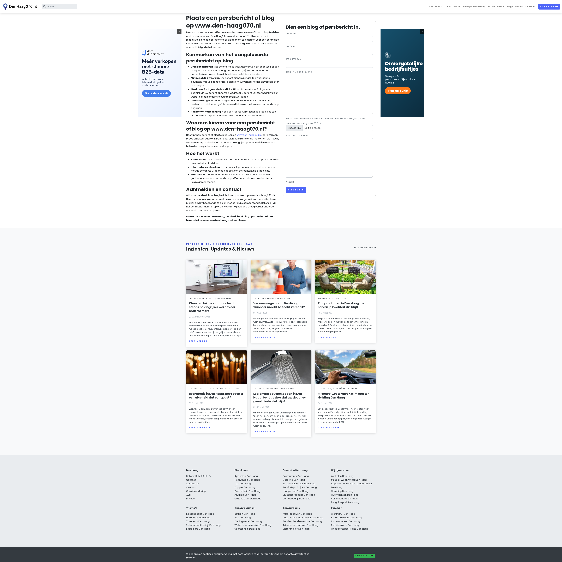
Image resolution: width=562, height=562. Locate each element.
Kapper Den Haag (244, 487)
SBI (448, 6)
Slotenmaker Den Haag (296, 529)
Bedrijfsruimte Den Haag (345, 525)
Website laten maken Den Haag (252, 525)
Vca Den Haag (242, 517)
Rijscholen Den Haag (246, 476)
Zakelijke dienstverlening (271, 298)
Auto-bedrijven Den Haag (297, 514)
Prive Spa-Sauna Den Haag (346, 517)
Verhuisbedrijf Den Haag (296, 498)
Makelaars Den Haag (198, 529)
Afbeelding (292, 118)
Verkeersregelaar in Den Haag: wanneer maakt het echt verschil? (279, 305)
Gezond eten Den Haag (247, 498)
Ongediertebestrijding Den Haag (349, 529)
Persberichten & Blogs (500, 6)
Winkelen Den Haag (342, 476)
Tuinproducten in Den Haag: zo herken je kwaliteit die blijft (341, 305)
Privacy (190, 498)
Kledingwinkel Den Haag (248, 521)
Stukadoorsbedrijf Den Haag (299, 495)
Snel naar (434, 6)
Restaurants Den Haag (296, 476)
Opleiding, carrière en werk (338, 388)
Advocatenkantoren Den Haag (300, 525)
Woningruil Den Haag (343, 514)
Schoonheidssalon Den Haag (299, 483)
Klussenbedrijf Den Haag (200, 514)
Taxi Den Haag (242, 483)
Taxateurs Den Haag (198, 521)
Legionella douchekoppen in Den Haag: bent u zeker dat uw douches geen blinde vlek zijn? (279, 397)
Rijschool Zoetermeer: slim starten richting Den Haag (343, 396)
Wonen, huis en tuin (332, 298)
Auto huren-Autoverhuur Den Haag (303, 517)
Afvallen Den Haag (245, 495)
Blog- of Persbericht (298, 135)
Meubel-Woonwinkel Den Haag (349, 480)
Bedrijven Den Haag (474, 6)
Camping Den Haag (342, 491)
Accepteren (364, 556)
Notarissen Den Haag (198, 517)
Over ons (191, 487)
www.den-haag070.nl (249, 135)
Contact (530, 6)
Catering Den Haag (294, 480)
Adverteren (549, 6)
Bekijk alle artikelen (363, 247)
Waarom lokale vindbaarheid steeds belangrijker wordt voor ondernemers (212, 307)
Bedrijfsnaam (293, 59)
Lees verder (198, 341)
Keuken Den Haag (244, 514)
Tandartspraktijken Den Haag (300, 487)
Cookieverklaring (196, 491)
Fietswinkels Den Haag (247, 480)
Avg (188, 495)
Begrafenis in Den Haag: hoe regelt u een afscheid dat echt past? (216, 396)
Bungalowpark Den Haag (345, 502)
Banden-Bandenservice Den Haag (302, 521)
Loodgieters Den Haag (295, 491)
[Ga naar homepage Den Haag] (19, 6)
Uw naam (291, 33)
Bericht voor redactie (299, 72)
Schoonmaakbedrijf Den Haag (203, 525)
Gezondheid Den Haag (247, 491)
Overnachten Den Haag (344, 495)
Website (290, 182)
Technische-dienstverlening (273, 388)
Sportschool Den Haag (247, 529)
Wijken (457, 6)
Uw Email (291, 46)
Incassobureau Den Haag (345, 521)
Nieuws (519, 6)
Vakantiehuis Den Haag (344, 498)
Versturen (296, 190)
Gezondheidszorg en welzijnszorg (214, 388)
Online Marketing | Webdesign (210, 298)
